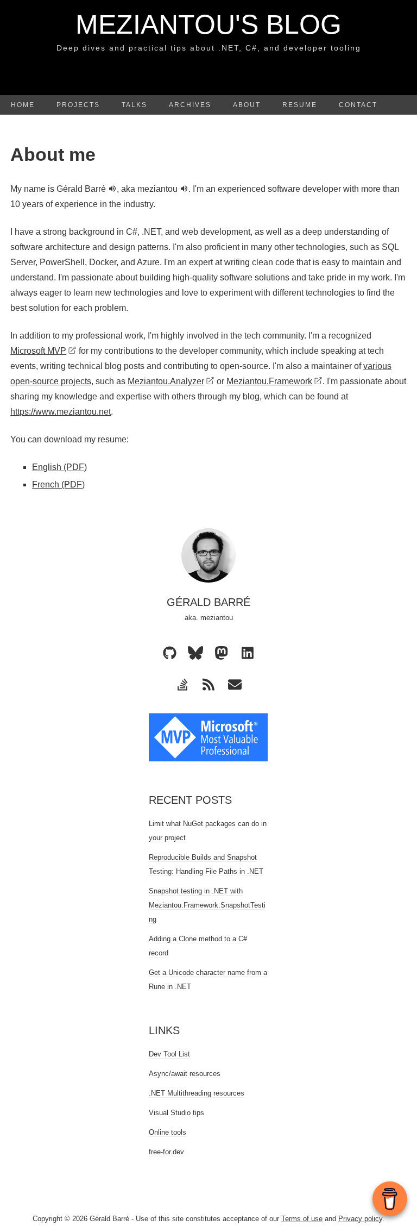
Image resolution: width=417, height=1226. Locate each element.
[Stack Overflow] (182, 685)
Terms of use (302, 1219)
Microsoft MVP (38, 350)
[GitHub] (169, 653)
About (247, 105)
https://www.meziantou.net (60, 411)
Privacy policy (360, 1219)
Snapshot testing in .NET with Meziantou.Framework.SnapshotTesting (207, 905)
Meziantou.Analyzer (166, 381)
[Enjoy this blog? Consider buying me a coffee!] (389, 1198)
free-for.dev (166, 1152)
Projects (78, 105)
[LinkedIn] (248, 653)
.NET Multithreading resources (196, 1093)
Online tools (167, 1132)
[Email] (235, 685)
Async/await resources (184, 1073)
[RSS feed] (208, 685)
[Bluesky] (195, 653)
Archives (190, 105)
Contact (358, 105)
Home (23, 105)
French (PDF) (58, 484)
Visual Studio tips (176, 1113)
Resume (299, 105)
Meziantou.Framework (269, 381)
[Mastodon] (221, 653)
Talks (134, 105)
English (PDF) (59, 467)
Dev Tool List (169, 1054)
